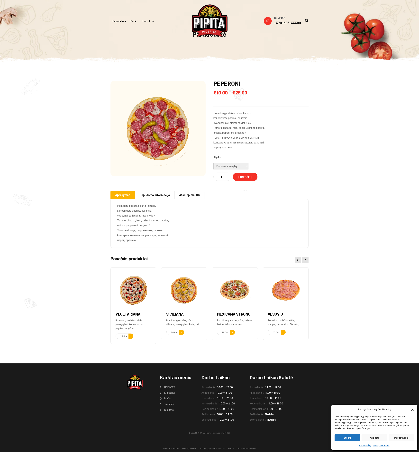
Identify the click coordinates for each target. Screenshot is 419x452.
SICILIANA (175, 314)
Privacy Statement (381, 445)
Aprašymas (122, 195)
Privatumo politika (171, 449)
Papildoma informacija (155, 195)
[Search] (307, 21)
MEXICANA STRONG (234, 314)
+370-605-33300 (287, 23)
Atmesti (374, 437)
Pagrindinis (119, 20)
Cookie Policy (365, 445)
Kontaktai (148, 20)
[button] (412, 409)
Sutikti (347, 437)
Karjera (231, 449)
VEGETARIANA (128, 314)
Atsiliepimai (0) (189, 195)
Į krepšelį (245, 176)
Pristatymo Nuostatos (246, 449)
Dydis (217, 157)
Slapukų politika (189, 449)
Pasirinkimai (401, 437)
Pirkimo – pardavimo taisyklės (212, 449)
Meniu (133, 20)
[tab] (122, 195)
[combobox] (124, 336)
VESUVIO (275, 314)
